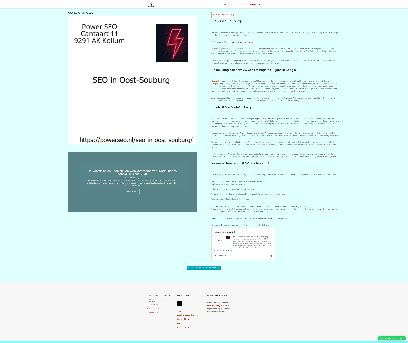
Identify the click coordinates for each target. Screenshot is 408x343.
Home (224, 4)
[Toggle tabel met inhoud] (230, 15)
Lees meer (132, 191)
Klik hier (158, 308)
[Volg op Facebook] (179, 303)
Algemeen (140, 178)
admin (120, 178)
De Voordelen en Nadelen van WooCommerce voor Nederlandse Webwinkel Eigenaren (132, 172)
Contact (253, 4)
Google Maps (279, 194)
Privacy (179, 311)
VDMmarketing (213, 305)
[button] (392, 338)
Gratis (243, 4)
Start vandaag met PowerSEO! (204, 268)
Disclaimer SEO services (185, 315)
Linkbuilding (216, 81)
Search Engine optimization (243, 42)
